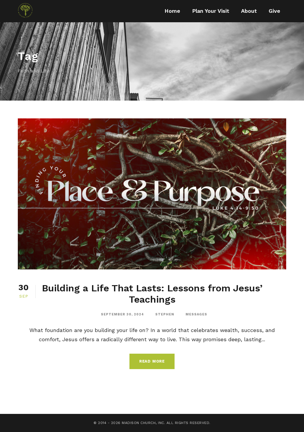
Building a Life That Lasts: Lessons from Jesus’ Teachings (152, 293)
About (249, 11)
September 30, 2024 (122, 314)
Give (274, 11)
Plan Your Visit (210, 11)
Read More (152, 361)
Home (172, 11)
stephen (164, 314)
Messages (196, 314)
